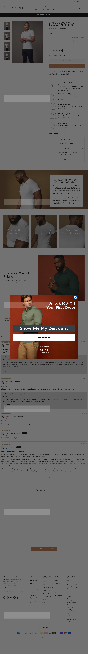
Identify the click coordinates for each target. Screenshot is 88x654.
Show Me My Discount (44, 328)
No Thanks (44, 337)
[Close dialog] (75, 297)
